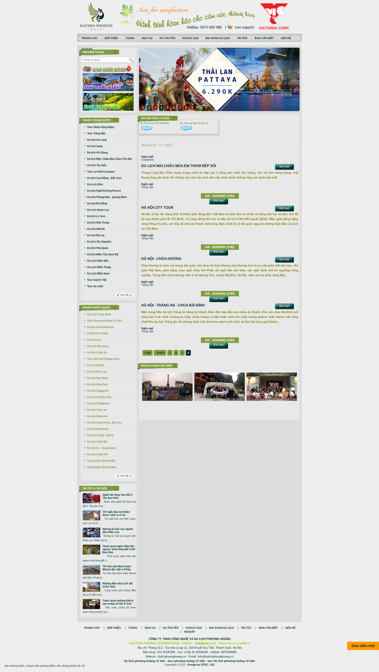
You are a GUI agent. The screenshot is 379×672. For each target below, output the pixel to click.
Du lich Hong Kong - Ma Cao (104, 422)
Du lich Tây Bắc (97, 165)
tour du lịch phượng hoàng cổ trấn (231, 661)
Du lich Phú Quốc (97, 248)
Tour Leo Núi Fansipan (101, 171)
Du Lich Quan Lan (98, 209)
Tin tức (242, 38)
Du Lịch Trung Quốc (99, 314)
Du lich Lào (94, 339)
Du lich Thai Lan (97, 409)
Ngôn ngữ (147, 156)
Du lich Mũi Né (96, 229)
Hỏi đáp (86, 49)
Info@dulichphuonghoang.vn (216, 656)
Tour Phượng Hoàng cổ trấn (104, 320)
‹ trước (160, 352)
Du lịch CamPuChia (99, 397)
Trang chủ (89, 38)
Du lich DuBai (95, 365)
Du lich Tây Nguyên (99, 241)
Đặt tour (284, 166)
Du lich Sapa (95, 146)
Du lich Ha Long (97, 139)
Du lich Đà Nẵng (97, 203)
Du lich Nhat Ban (97, 384)
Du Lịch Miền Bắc (98, 260)
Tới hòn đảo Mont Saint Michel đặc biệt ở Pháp (116, 568)
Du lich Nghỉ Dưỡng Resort (104, 190)
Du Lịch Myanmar (98, 346)
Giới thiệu (111, 38)
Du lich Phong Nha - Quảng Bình (107, 197)
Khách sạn (190, 38)
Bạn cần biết (264, 38)
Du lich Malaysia (97, 416)
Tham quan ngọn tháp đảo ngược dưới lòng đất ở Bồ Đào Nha (118, 549)
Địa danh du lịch (218, 38)
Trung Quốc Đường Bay (102, 467)
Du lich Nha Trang (98, 222)
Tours (130, 38)
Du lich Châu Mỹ (97, 441)
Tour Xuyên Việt (97, 279)
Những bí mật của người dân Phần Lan (117, 531)
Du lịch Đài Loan (97, 371)
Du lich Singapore (98, 390)
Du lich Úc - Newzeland (101, 448)
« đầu (147, 352)
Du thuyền (167, 38)
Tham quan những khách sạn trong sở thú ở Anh (117, 602)
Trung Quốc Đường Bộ (101, 460)
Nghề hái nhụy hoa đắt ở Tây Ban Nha (117, 496)
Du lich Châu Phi (97, 454)
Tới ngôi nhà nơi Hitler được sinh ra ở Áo (116, 513)
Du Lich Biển (95, 184)
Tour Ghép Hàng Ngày (100, 127)
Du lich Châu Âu (97, 352)
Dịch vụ (147, 38)
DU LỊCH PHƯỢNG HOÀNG (212, 639)
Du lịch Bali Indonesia (100, 327)
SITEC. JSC (208, 664)
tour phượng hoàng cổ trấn (186, 661)
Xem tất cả (126, 295)
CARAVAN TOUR (97, 333)
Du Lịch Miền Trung (99, 267)
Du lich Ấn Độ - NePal (100, 435)
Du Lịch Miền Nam (98, 273)
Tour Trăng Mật (96, 133)
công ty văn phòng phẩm (40, 665)
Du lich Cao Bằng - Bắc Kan (104, 178)
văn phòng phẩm (14, 665)
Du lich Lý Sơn (96, 216)
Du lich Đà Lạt (95, 235)
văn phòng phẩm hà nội (71, 665)
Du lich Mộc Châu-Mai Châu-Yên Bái (109, 158)
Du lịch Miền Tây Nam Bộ (102, 254)
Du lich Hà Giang (97, 152)
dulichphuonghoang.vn (172, 656)
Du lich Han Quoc (98, 378)
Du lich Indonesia (97, 429)
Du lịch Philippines (98, 403)
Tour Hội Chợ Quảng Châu (103, 358)
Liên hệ (286, 38)
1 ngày (168, 145)
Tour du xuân (95, 286)
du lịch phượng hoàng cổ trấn (144, 661)
